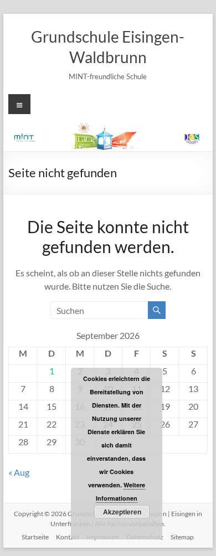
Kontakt (67, 537)
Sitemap (182, 537)
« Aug (18, 472)
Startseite (35, 537)
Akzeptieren (122, 512)
